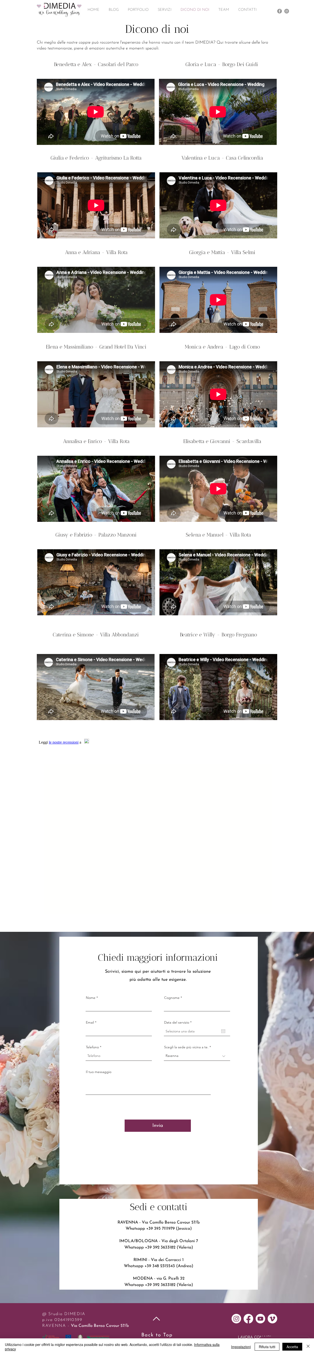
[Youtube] (260, 1318)
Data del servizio (179, 1022)
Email (90, 1022)
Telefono (92, 1047)
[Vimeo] (272, 1318)
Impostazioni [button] (241, 1346)
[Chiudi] (308, 1346)
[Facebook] (279, 11)
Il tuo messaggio (98, 1072)
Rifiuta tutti (267, 1346)
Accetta (292, 1346)
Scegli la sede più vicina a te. (186, 1047)
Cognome (172, 997)
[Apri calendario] (223, 1031)
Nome (90, 997)
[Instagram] (286, 11)
